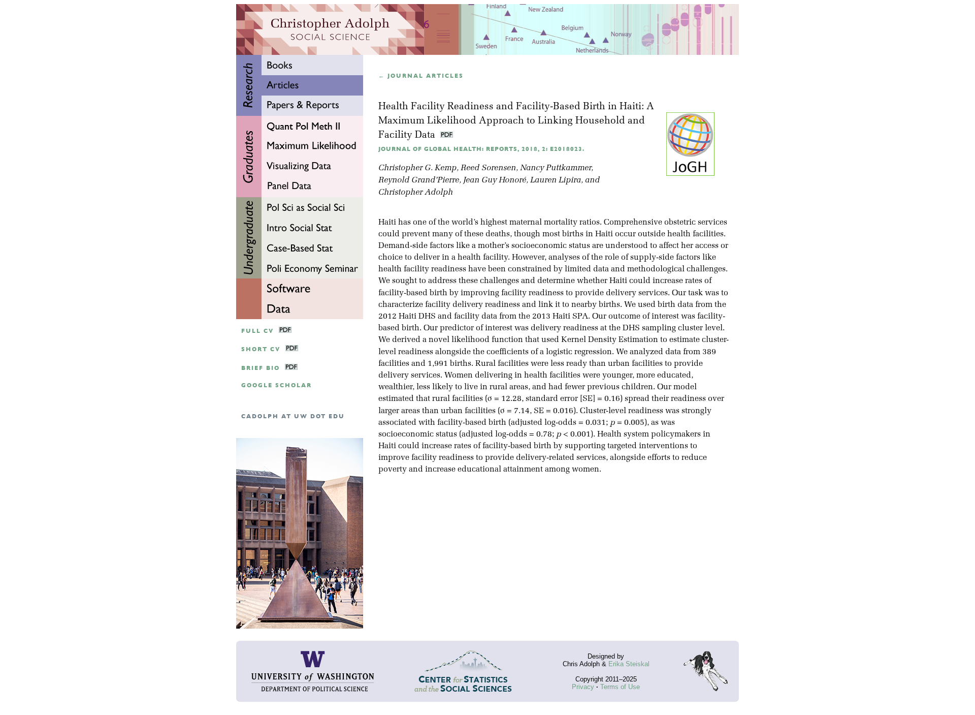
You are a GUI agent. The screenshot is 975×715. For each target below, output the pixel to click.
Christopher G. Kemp (417, 168)
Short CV (260, 349)
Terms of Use (620, 687)
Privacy (583, 687)
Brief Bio (260, 368)
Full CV (257, 331)
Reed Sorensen (488, 168)
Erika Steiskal (628, 664)
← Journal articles (421, 76)
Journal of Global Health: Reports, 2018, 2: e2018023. (481, 149)
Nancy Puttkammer (555, 168)
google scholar (276, 385)
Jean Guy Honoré (494, 180)
